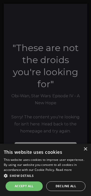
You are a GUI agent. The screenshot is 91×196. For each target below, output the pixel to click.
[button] (45, 175)
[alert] (45, 98)
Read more (64, 170)
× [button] (85, 149)
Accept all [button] (24, 186)
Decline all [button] (66, 186)
